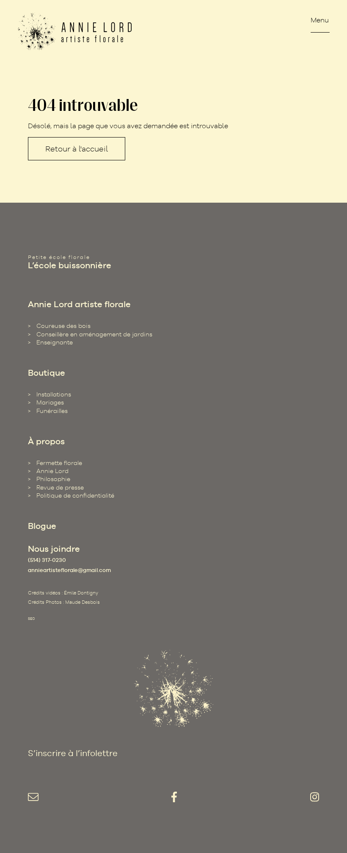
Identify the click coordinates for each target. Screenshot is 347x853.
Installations (53, 394)
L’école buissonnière (69, 265)
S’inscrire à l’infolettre (73, 753)
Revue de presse (60, 487)
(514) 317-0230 (47, 560)
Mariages (50, 402)
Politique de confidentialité (75, 495)
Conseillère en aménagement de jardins (94, 334)
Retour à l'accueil (76, 149)
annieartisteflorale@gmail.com (69, 570)
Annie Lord (52, 471)
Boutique (46, 373)
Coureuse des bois (63, 325)
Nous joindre (54, 549)
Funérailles (52, 410)
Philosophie (53, 479)
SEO (31, 618)
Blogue (42, 526)
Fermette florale (59, 463)
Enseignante (54, 342)
